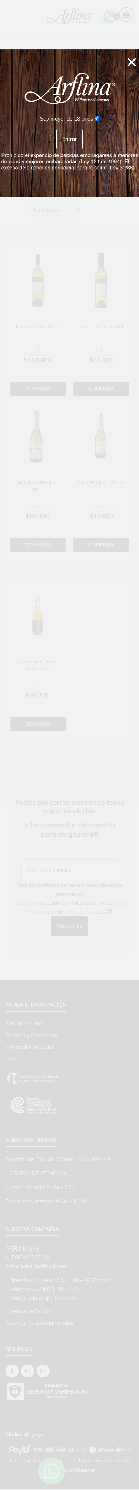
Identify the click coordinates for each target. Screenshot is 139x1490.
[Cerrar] (132, 61)
